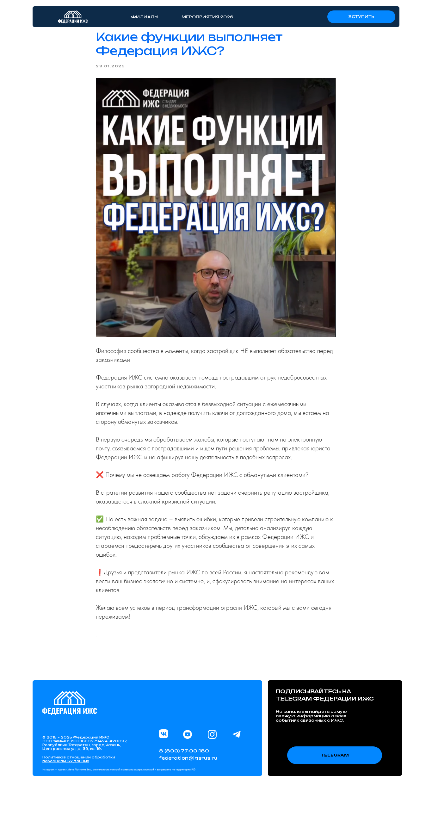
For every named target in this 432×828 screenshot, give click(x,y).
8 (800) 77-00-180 (184, 750)
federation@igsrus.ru (188, 758)
